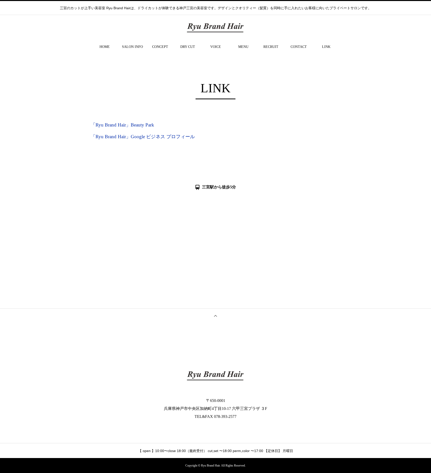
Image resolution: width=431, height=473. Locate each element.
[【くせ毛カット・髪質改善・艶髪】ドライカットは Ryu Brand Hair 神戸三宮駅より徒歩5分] (215, 27)
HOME (105, 47)
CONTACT (299, 47)
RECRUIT (270, 47)
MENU (243, 47)
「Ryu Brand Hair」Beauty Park (122, 124)
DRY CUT (187, 47)
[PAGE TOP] (215, 315)
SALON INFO (132, 47)
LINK (326, 47)
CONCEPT (160, 47)
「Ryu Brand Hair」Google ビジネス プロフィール (143, 136)
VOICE (215, 47)
